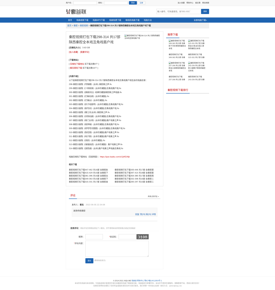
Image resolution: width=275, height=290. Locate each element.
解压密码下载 (76, 68)
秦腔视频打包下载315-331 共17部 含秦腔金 (88, 182)
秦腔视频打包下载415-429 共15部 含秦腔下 (88, 173)
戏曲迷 (134, 281)
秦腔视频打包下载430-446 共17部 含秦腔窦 (134, 170)
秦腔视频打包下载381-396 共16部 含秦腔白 (88, 176)
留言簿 (197, 3)
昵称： (82, 237)
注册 (141, 3)
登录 (133, 3)
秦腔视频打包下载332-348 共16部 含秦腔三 (134, 179)
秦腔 (76, 25)
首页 (70, 20)
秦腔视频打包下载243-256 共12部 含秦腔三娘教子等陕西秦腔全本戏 (196, 78)
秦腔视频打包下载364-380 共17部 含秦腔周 (134, 176)
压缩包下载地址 (77, 64)
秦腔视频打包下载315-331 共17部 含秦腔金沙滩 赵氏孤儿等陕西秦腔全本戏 (196, 56)
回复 (137, 214)
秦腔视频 (84, 25)
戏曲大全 (148, 20)
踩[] (148, 214)
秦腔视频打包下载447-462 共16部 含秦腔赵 (88, 170)
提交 (89, 261)
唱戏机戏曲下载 (132, 20)
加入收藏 (181, 3)
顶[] (142, 214)
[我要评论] (84, 52)
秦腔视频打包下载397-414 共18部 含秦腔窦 (134, 173)
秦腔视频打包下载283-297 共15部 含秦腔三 (134, 182)
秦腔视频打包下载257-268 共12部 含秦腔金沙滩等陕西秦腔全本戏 (177, 78)
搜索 (205, 11)
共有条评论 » (153, 196)
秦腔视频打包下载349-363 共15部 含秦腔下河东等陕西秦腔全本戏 (177, 56)
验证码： (113, 237)
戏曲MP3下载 (99, 20)
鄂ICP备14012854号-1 (153, 281)
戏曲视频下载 (82, 20)
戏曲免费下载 (115, 20)
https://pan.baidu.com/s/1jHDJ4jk (115, 157)
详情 (154, 214)
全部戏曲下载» (200, 20)
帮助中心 (189, 3)
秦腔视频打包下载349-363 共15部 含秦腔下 (88, 179)
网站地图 (205, 3)
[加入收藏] (73, 52)
